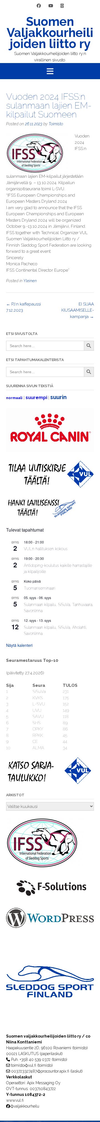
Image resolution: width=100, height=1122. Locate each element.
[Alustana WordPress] (50, 926)
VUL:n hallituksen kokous (46, 549)
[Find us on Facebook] (39, 6)
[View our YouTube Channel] (50, 6)
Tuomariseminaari (39, 588)
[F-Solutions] (50, 897)
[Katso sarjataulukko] (50, 782)
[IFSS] (45, 866)
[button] (50, 71)
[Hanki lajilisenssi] (41, 516)
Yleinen (30, 281)
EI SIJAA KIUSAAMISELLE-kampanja (77, 310)
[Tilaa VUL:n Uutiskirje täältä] (50, 486)
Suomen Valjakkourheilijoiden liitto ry (50, 32)
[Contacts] (62, 6)
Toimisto (56, 124)
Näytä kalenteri (19, 645)
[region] (50, 992)
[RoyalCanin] (50, 450)
